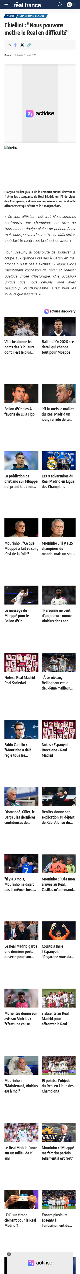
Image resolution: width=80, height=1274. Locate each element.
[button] (8, 4)
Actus (11, 16)
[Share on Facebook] (15, 44)
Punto (7, 55)
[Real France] (29, 4)
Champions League (32, 16)
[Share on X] (22, 44)
